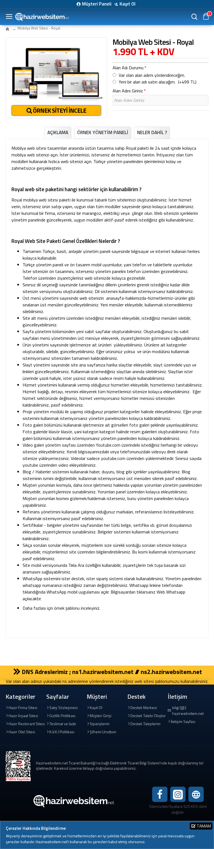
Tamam (204, 826)
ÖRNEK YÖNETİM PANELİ (102, 132)
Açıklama (57, 132)
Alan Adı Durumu (128, 67)
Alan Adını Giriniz (128, 90)
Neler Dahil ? (152, 132)
